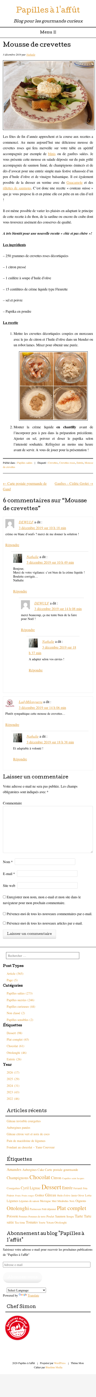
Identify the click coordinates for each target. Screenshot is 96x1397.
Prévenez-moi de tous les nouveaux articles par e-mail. (45, 923)
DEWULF (26, 522)
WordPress (60, 1363)
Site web (9, 885)
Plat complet (71, 1208)
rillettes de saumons (17, 188)
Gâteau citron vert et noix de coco (28, 1134)
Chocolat (39, 1177)
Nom (8, 861)
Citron (56, 1177)
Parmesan (35, 1209)
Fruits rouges (28, 1195)
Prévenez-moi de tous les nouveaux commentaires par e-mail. (49, 913)
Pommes (23, 1216)
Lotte (88, 1195)
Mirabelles (63, 1201)
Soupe (70, 1216)
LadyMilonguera (30, 701)
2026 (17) (13, 1072)
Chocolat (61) (15, 1046)
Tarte (79, 1216)
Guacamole (75, 182)
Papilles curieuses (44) (21, 1006)
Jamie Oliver (77, 1195)
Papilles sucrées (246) (20, 1000)
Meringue (45, 1201)
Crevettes (53, 462)
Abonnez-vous (23, 1277)
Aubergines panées (18, 1127)
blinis (52, 153)
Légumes (12, 1201)
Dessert (51, 1186)
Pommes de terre (37, 1216)
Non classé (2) (16, 1013)
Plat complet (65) (18, 1039)
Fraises (10, 1195)
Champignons (18, 1177)
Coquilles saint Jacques (73, 1178)
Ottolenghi (18, 1208)
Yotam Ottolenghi (56, 1222)
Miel (54, 1201)
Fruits (18, 1195)
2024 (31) (13, 1085)
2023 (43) (13, 1092)
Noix (72, 1201)
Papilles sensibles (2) (20, 1020)
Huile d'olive (63, 1195)
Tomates (32, 1222)
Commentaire (12, 803)
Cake (41, 1169)
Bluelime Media (54, 1367)
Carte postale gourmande (61, 1169)
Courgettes (13, 1188)
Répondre (12, 544)
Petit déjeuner (49, 1209)
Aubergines (29, 1169)
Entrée (80, 462)
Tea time (20, 1222)
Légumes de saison (29, 1201)
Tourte (42, 1222)
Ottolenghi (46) (17, 1052)
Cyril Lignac (31, 1187)
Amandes (14, 1169)
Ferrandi (77, 1188)
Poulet (50, 1216)
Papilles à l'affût (48, 11)
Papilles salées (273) (20, 993)
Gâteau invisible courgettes (24, 1121)
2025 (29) (13, 1079)
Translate (33, 1295)
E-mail (9, 873)
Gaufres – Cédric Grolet (74, 483)
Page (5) (12, 980)
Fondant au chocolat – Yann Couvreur (31, 1147)
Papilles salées (24, 462)
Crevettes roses (67, 462)
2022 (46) (13, 1098)
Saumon (60, 1216)
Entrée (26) (14, 1059)
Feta (85, 1188)
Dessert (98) (14, 1033)
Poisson (12, 1216)
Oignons (80, 1201)
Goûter (39, 1195)
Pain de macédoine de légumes (26, 1141)
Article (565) (15, 973)
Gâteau (50, 1195)
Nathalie (30, 54)
